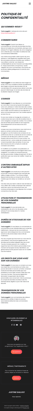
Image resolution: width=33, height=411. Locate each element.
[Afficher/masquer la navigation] (30, 3)
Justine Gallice (9, 3)
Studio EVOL (26, 407)
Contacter (17, 378)
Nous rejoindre (16, 397)
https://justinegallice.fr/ (8, 33)
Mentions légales (24, 405)
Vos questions (16, 352)
